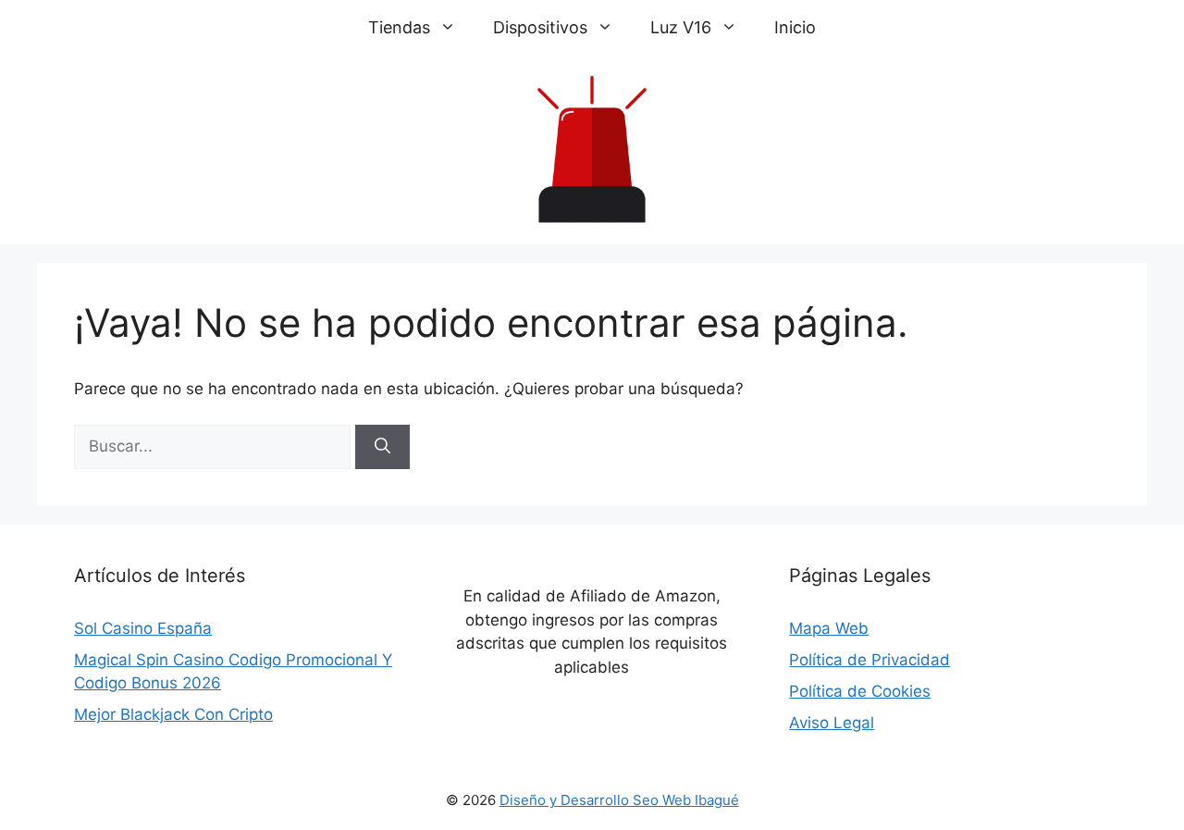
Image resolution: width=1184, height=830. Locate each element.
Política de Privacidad (869, 659)
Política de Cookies (860, 691)
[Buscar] (382, 447)
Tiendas (399, 27)
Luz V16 (680, 27)
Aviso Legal (831, 722)
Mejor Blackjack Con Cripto (173, 714)
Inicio (795, 27)
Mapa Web (829, 628)
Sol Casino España (143, 628)
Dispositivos (540, 27)
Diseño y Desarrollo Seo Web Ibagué (619, 800)
